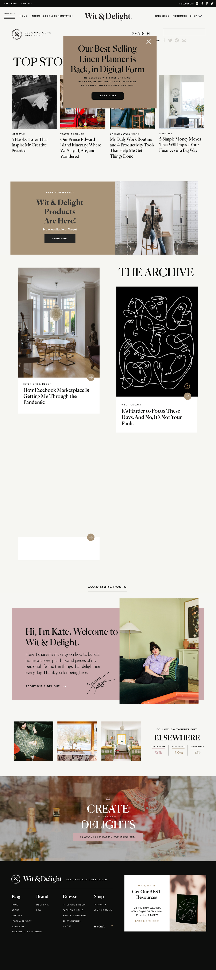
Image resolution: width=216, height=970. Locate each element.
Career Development (124, 134)
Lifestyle (18, 134)
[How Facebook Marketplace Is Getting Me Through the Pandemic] (59, 323)
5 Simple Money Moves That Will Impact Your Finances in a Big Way (180, 145)
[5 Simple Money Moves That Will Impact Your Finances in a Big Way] (181, 102)
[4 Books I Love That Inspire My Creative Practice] (34, 102)
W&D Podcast (132, 405)
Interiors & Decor (37, 384)
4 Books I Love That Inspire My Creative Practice (30, 145)
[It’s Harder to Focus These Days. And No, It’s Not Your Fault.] (157, 342)
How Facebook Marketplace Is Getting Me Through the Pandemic (56, 396)
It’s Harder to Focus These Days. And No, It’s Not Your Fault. (152, 417)
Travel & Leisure (72, 134)
